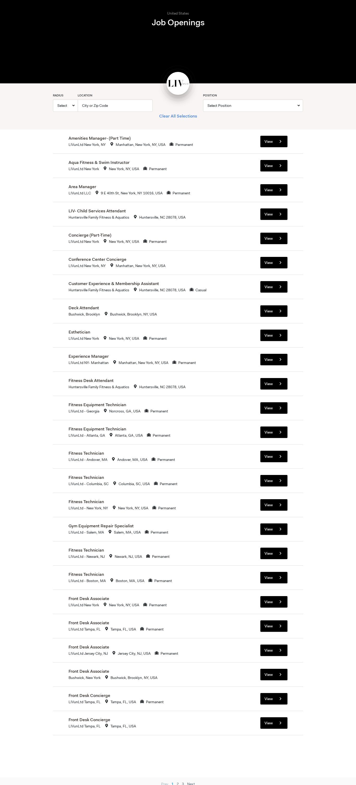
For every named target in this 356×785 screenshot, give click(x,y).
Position (210, 95)
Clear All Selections (178, 116)
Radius (58, 95)
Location (85, 95)
